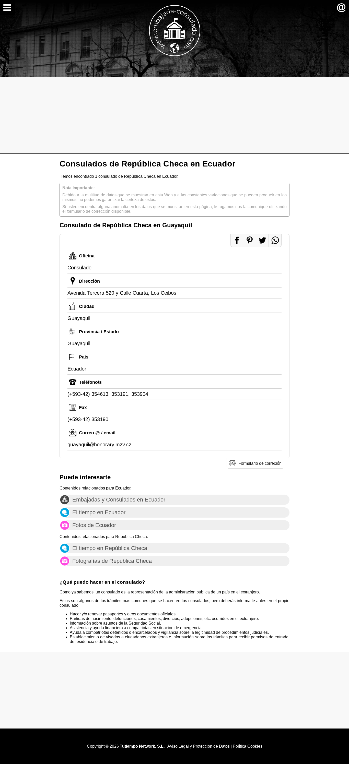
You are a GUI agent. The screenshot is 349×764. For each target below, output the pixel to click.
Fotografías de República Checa (112, 561)
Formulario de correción (260, 463)
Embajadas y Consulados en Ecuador (118, 499)
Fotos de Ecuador (94, 525)
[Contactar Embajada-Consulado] (341, 7)
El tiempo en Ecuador (98, 512)
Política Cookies (247, 746)
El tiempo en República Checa (109, 548)
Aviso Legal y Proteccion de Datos (198, 746)
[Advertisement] (174, 115)
